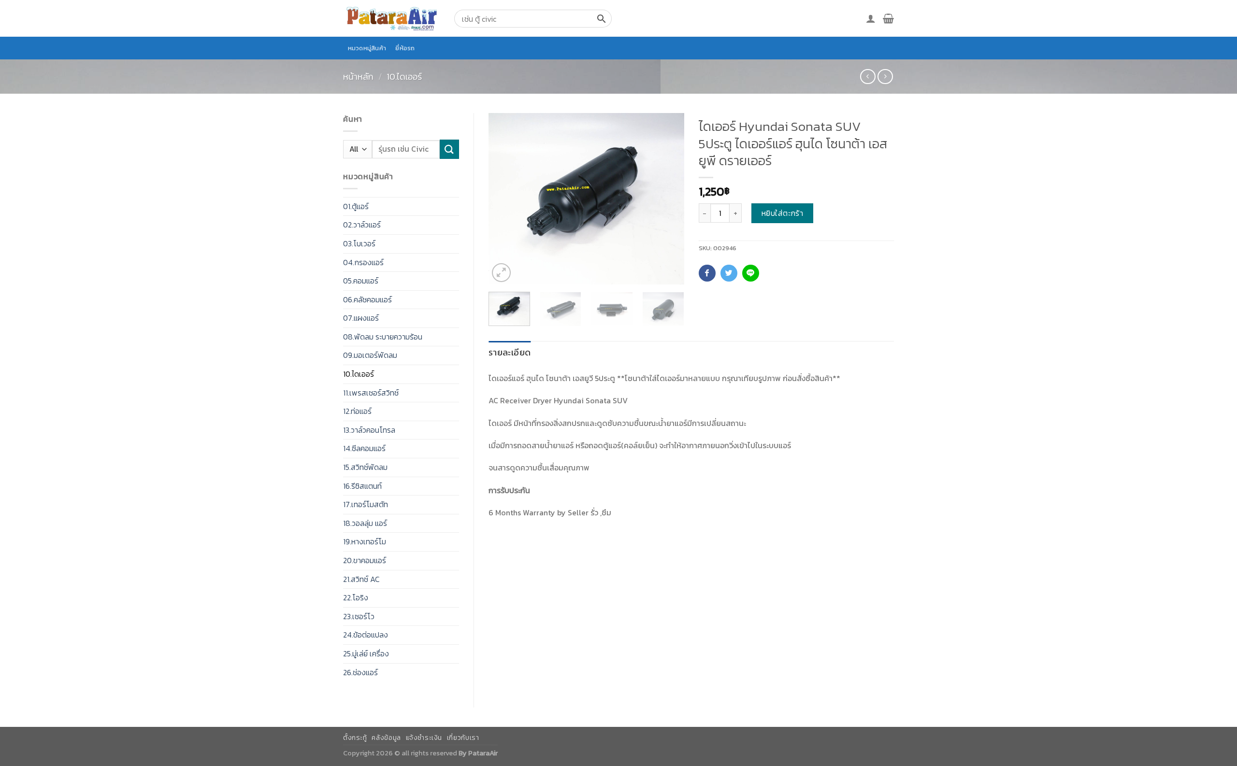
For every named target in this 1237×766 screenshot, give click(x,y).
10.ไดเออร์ (404, 76)
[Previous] (504, 199)
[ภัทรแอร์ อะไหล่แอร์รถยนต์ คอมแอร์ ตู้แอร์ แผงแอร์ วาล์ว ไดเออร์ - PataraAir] (391, 18)
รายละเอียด (510, 352)
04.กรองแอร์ (363, 262)
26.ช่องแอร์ (360, 672)
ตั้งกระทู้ (355, 738)
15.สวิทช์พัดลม (365, 467)
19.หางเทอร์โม (364, 541)
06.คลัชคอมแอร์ (367, 299)
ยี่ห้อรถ (405, 48)
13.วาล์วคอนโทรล (369, 430)
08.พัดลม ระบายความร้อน (382, 336)
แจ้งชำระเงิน (424, 738)
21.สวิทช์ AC (361, 579)
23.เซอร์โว (358, 616)
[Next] (667, 199)
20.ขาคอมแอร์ (364, 560)
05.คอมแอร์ (360, 280)
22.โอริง (355, 597)
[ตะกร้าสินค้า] (888, 18)
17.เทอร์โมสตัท (365, 504)
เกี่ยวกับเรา (463, 738)
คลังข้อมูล (386, 738)
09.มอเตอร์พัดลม (370, 355)
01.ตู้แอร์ (356, 206)
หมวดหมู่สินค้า (367, 48)
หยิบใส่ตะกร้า (783, 213)
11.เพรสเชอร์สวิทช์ (371, 392)
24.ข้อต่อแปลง (365, 634)
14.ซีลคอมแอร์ (364, 448)
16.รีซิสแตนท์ (362, 486)
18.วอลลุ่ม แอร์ (365, 523)
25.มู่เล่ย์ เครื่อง (366, 653)
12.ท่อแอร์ (357, 411)
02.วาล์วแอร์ (362, 224)
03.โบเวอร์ (359, 243)
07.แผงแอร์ (361, 318)
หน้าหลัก (358, 76)
